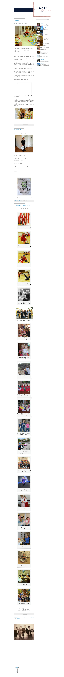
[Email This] (23, 200)
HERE (30, 197)
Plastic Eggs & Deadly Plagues (44, 46)
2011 (16, 669)
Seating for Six (42, 63)
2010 (16, 670)
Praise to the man (17, 129)
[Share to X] (25, 200)
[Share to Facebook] (26, 200)
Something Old (42, 59)
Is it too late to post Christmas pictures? (22, 205)
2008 (16, 672)
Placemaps (16, 20)
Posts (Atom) (18, 618)
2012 (16, 668)
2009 (16, 671)
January (17, 667)
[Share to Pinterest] (27, 200)
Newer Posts (15, 617)
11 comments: (21, 200)
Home (24, 617)
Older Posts (32, 617)
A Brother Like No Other (43, 27)
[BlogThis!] (24, 200)
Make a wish (41, 23)
